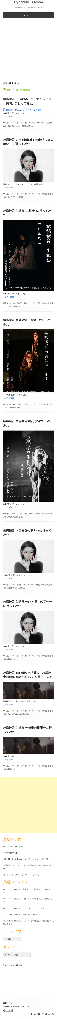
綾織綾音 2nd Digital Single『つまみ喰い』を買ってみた (28, 141)
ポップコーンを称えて (11, 889)
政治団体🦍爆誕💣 (10, 852)
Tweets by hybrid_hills (12, 965)
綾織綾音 (30, 126)
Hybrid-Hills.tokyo (28, 2)
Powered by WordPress (41, 1014)
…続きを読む (9, 116)
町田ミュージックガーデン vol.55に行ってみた (21, 875)
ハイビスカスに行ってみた (13, 846)
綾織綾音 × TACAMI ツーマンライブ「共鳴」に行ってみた (27, 101)
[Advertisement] (28, 49)
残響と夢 (10, 517)
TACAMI (41, 122)
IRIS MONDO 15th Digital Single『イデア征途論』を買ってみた (27, 921)
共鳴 (24, 126)
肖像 (19, 407)
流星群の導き (12, 588)
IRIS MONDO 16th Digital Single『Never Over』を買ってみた (27, 859)
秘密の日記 (16, 714)
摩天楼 (5, 122)
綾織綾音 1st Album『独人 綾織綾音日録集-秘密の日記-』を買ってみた (28, 674)
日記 (46, 122)
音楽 (9, 126)
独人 (9, 714)
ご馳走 (10, 306)
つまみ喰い (11, 197)
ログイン (8, 1010)
